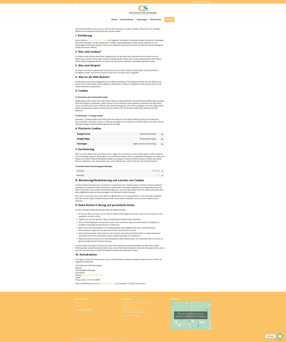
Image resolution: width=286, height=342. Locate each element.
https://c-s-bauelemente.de (98, 40)
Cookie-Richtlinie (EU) (83, 310)
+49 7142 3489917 (203, 2)
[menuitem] (114, 19)
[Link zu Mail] (76, 1)
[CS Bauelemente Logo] (143, 10)
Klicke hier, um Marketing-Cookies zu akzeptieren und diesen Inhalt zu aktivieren (191, 315)
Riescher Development (120, 339)
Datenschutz (79, 303)
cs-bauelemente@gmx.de (137, 312)
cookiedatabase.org (107, 284)
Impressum (79, 306)
